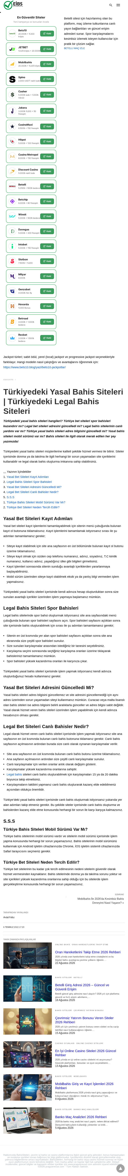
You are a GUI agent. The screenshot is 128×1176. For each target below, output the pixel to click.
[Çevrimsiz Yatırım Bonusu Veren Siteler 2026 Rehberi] (27, 1021)
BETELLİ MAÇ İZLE (74, 48)
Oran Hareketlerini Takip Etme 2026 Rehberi (87, 952)
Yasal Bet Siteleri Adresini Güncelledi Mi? (34, 487)
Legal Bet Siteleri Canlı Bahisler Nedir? (32, 492)
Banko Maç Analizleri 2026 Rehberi (81, 1117)
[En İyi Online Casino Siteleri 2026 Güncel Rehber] (27, 1054)
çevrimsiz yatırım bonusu (89, 1010)
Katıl (48, 33)
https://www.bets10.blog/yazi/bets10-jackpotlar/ (34, 367)
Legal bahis (14, 774)
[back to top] (120, 1168)
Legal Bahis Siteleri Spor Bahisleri (29, 482)
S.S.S (10, 497)
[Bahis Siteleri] (18, 5)
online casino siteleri (89, 1043)
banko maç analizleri (86, 1109)
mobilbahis (80, 1076)
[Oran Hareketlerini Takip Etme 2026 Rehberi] (27, 955)
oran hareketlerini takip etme (90, 944)
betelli (78, 977)
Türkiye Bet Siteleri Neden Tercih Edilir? (33, 507)
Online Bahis (62, 944)
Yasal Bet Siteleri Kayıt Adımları (28, 477)
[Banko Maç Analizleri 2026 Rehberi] (27, 1120)
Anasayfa (8, 380)
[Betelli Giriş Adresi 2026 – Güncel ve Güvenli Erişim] (27, 988)
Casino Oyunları (65, 1043)
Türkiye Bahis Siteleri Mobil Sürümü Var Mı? (36, 502)
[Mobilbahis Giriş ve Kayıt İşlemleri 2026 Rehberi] (27, 1087)
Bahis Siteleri (63, 977)
